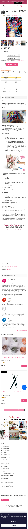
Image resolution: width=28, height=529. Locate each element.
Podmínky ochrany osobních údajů (7, 473)
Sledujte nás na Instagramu (14, 419)
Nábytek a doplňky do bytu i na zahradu (14, 505)
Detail (24, 366)
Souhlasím (13, 525)
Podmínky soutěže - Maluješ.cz (14, 506)
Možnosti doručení (20, 60)
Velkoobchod (3, 471)
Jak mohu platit (4, 470)
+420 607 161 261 (6, 448)
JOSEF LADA (18, 2)
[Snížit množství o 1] (5, 65)
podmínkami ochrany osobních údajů (13, 497)
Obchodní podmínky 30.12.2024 (7, 475)
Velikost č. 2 (3, 403)
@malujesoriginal (6, 454)
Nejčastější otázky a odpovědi (7, 459)
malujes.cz (5, 452)
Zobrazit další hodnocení (22, 330)
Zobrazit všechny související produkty (14, 410)
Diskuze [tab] (12, 97)
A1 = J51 (3, 369)
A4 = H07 (17, 369)
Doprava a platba (4, 465)
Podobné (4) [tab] (7, 97)
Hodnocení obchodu (5, 468)
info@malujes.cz (6, 446)
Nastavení (13, 521)
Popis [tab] (3, 97)
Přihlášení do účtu (4, 478)
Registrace (3, 477)
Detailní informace (4, 85)
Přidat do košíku (12, 64)
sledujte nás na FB (6, 450)
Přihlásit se (5, 500)
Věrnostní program (4, 466)
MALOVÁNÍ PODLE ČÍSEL (12, 266)
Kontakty (2, 461)
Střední (9, 269)
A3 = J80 (12, 369)
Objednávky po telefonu (6, 463)
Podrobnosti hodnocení (16, 15)
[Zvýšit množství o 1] (5, 63)
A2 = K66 (7, 369)
